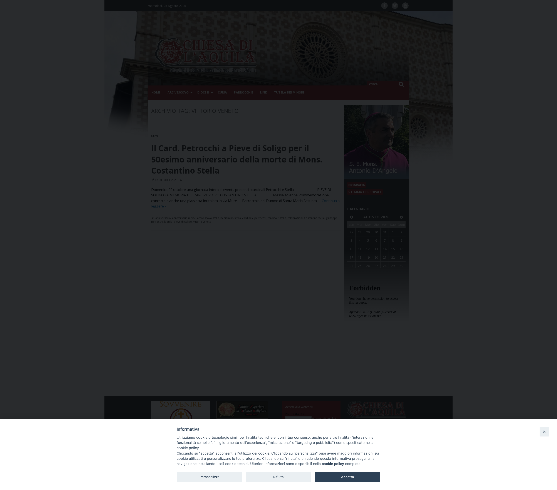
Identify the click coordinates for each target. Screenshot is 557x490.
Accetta (347, 477)
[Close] (544, 431)
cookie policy (333, 464)
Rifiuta (278, 477)
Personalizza (209, 477)
